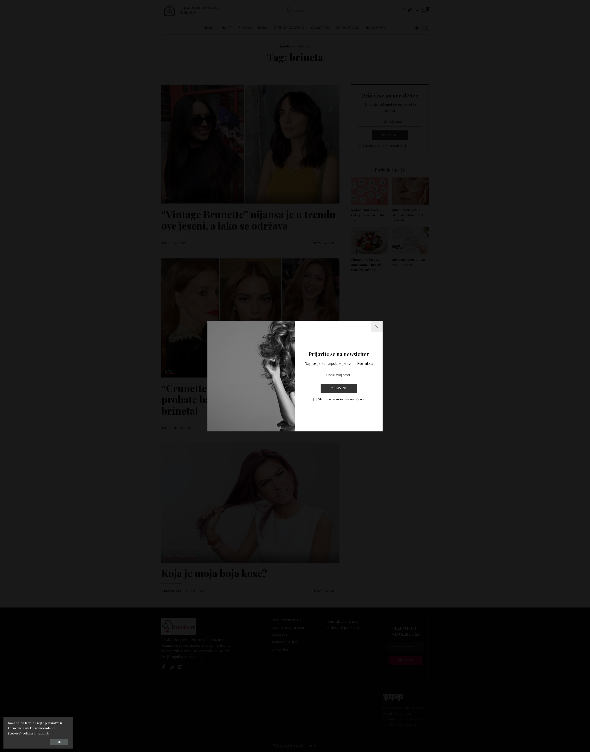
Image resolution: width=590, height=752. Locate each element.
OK (59, 742)
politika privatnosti (35, 733)
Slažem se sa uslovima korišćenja (341, 399)
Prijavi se (339, 388)
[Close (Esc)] (377, 326)
